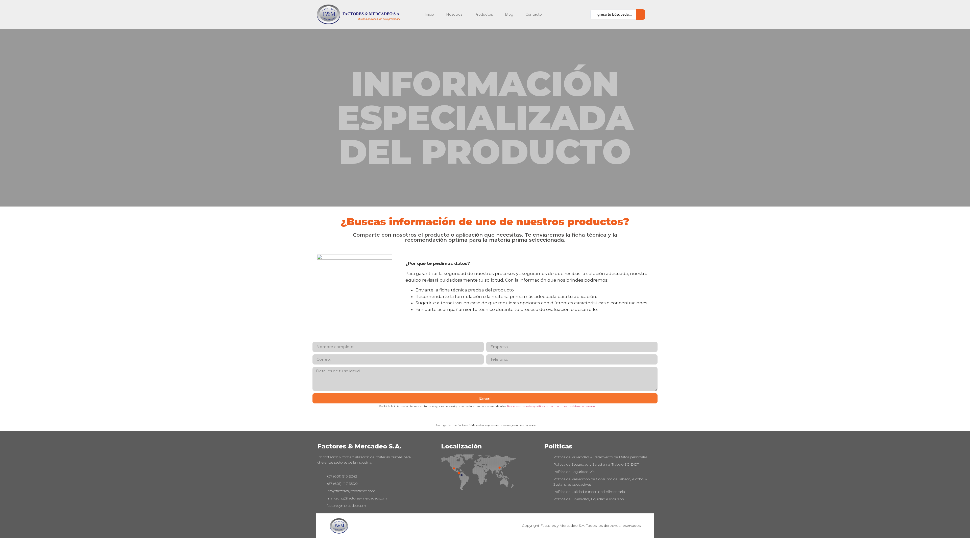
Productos (483, 14)
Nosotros (454, 14)
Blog (509, 14)
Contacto (533, 14)
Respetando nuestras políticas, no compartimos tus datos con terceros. (551, 406)
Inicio (429, 14)
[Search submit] (640, 14)
